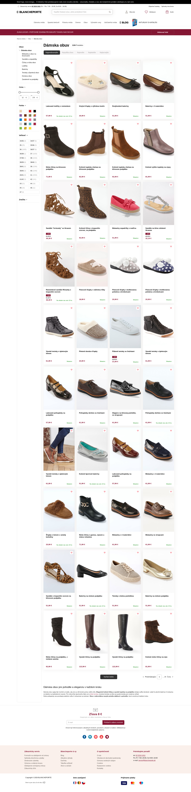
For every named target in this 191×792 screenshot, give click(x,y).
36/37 (33, 149)
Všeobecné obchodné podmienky (109, 758)
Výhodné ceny (96, 22)
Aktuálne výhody (66, 758)
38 (33, 158)
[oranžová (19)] (25, 119)
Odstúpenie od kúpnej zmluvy (34, 766)
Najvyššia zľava (67, 52)
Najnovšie (80, 52)
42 (33, 179)
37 (33, 154)
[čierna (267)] (34, 111)
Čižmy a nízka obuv (29, 62)
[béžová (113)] (20, 111)
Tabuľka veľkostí (66, 763)
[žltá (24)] (30, 128)
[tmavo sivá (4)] (25, 124)
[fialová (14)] (20, 115)
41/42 (23, 179)
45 (22, 188)
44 (32, 183)
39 (33, 166)
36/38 (23, 154)
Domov (78, 22)
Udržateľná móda (110, 22)
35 (22, 145)
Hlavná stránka (21, 39)
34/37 (33, 141)
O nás (99, 755)
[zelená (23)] (20, 128)
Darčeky (64, 760)
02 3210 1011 (36, 6)
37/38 (23, 158)
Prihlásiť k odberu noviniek (113, 722)
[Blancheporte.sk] (29, 12)
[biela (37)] (25, 111)
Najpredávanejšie (52, 52)
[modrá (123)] (20, 119)
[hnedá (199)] (25, 115)
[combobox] (77, 12)
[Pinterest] (95, 737)
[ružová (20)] (30, 119)
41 (33, 175)
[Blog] (107, 737)
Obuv (86, 22)
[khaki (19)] (30, 115)
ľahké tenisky (94, 694)
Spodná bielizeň (53, 22)
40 (33, 171)
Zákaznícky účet (30, 768)
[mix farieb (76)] (34, 115)
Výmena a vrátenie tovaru (33, 763)
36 (23, 149)
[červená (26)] (30, 111)
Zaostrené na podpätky (30, 79)
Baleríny (25, 69)
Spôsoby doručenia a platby (34, 758)
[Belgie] (79, 782)
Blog (62, 755)
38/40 (33, 162)
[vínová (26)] (34, 124)
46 (32, 188)
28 (165, 677)
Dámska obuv (26, 50)
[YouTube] (101, 737)
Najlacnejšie (104, 52)
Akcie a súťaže (66, 766)
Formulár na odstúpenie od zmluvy (36, 755)
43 (22, 183)
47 (22, 192)
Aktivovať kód (162, 32)
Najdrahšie (92, 52)
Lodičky (24, 66)
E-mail (70, 722)
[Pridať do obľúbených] (71, 62)
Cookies (100, 763)
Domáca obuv (27, 76)
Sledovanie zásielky (31, 760)
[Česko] (84, 782)
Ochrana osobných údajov (106, 760)
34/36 (23, 141)
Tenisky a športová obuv (30, 72)
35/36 (33, 145)
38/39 (23, 162)
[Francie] (75, 782)
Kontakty (100, 768)
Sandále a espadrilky (29, 59)
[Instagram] (90, 737)
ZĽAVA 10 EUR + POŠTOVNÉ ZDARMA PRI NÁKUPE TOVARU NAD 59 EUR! (45, 32)
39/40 (23, 171)
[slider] (20, 92)
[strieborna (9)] (20, 124)
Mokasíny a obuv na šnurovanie (29, 55)
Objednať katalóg (154, 6)
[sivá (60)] (34, 119)
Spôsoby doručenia (167, 6)
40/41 (23, 175)
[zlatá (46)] (25, 128)
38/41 (23, 166)
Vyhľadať (107, 12)
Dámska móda (39, 22)
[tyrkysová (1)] (30, 124)
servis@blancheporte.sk (146, 760)
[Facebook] (84, 737)
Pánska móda (67, 22)
